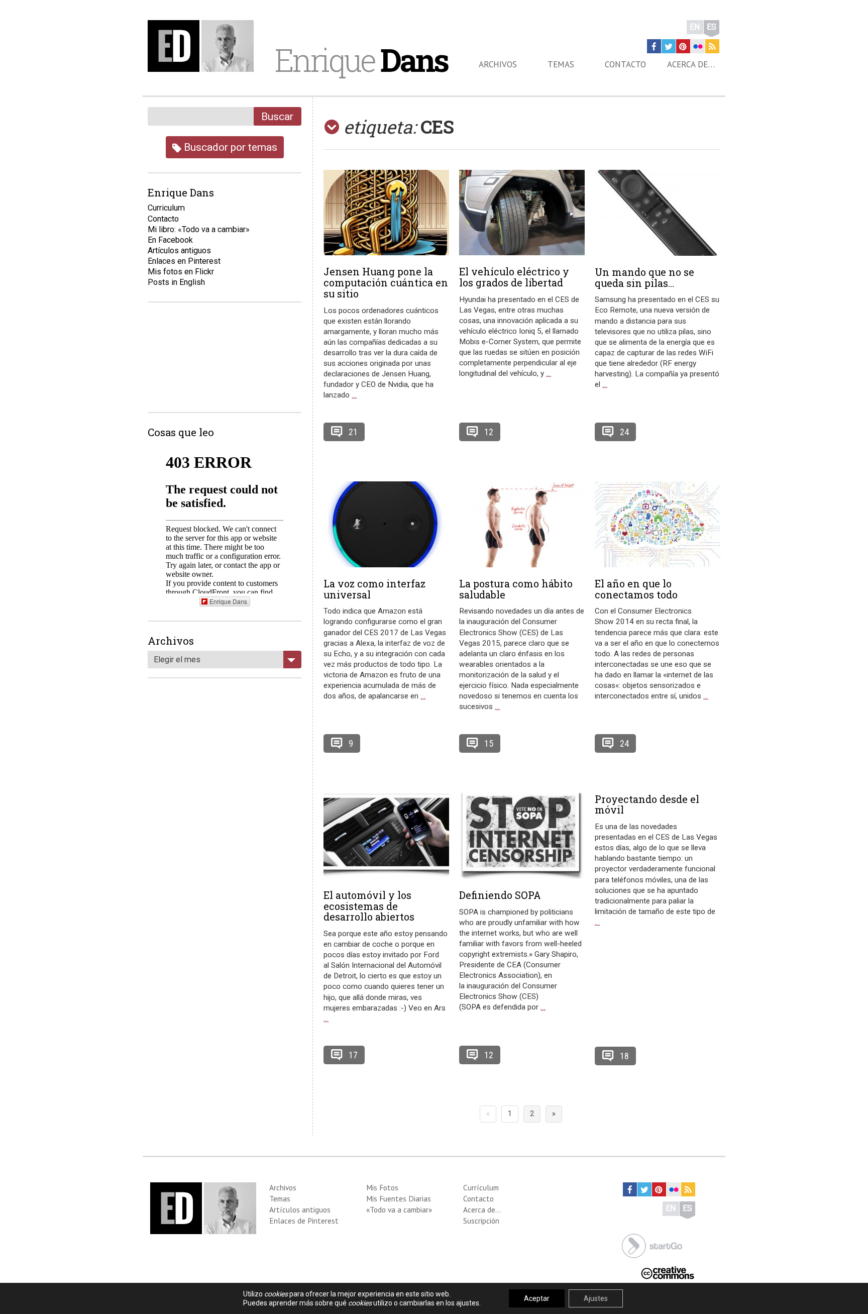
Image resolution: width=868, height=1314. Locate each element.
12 (488, 432)
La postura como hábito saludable (516, 589)
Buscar (277, 116)
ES (711, 27)
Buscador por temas (229, 147)
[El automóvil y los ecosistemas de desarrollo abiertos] (386, 836)
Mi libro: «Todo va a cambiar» (199, 229)
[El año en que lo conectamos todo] (657, 524)
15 (488, 743)
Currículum (481, 1187)
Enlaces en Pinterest (184, 261)
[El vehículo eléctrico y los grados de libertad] (522, 213)
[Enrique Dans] (203, 46)
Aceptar (537, 1298)
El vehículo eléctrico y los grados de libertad (514, 277)
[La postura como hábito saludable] (522, 524)
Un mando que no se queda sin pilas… (644, 277)
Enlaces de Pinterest (304, 1221)
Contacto (625, 64)
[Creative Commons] (667, 1271)
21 (353, 432)
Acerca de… (691, 64)
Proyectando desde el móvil (647, 804)
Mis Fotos (382, 1187)
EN (695, 27)
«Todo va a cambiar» (399, 1209)
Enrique (361, 59)
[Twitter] (669, 46)
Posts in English (176, 282)
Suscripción (481, 1221)
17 (353, 1055)
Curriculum (166, 208)
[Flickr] (698, 46)
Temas (561, 64)
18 (624, 1056)
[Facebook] (654, 46)
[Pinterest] (683, 46)
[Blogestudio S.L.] (652, 1245)
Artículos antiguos (179, 250)
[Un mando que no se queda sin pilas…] (657, 213)
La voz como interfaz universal (374, 589)
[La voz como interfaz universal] (386, 524)
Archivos (498, 64)
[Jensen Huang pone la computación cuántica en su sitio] (386, 213)
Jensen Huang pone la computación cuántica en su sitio (385, 282)
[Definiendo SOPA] (522, 836)
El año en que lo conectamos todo (636, 589)
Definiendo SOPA (500, 894)
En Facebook (170, 240)
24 (624, 432)
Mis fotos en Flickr (181, 271)
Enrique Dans (228, 601)
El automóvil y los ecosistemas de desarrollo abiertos (368, 906)
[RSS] (712, 46)
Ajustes (596, 1298)
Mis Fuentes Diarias (398, 1198)
